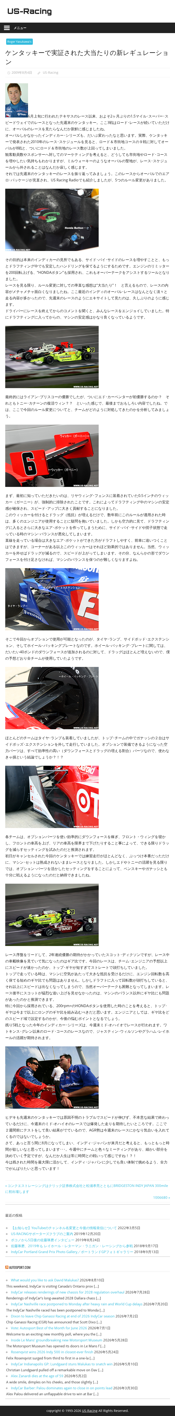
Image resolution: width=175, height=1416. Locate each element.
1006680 (160, 1197)
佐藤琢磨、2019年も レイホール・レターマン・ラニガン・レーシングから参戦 (72, 1246)
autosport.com (20, 1267)
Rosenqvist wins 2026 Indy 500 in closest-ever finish (52, 1352)
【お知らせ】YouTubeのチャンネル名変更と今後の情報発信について (64, 1227)
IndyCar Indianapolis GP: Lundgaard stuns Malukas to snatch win (62, 1364)
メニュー (20, 28)
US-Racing (29, 11)
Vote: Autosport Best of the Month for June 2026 (49, 1328)
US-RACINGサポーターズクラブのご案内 (42, 1233)
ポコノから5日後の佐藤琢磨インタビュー (43, 1240)
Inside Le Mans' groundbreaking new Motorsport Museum (56, 1340)
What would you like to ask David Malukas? (45, 1280)
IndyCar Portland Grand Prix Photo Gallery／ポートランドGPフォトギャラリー (72, 1251)
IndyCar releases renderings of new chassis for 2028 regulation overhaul (67, 1292)
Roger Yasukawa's (19, 41)
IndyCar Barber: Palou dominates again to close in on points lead (61, 1388)
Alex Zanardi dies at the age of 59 (37, 1376)
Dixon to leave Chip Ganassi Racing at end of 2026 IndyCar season (63, 1316)
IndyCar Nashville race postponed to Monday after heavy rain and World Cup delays (76, 1304)
